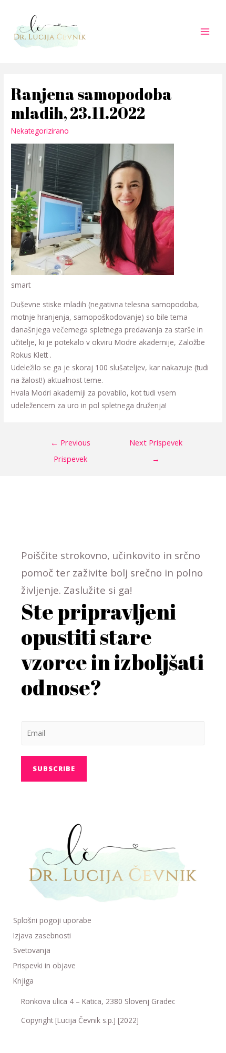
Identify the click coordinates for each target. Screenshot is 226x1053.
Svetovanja (31, 950)
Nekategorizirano (40, 131)
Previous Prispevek (70, 444)
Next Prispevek (155, 444)
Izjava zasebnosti (42, 935)
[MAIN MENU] (205, 32)
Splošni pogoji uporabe (52, 920)
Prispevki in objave (44, 965)
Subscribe (54, 768)
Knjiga (23, 981)
